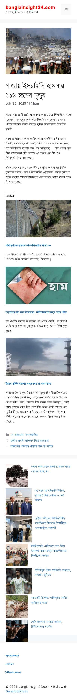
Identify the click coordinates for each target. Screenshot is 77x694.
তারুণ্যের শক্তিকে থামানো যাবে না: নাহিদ (32, 446)
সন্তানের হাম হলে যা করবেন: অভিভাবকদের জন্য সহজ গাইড (36, 312)
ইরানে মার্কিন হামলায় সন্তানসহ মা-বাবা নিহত (28, 383)
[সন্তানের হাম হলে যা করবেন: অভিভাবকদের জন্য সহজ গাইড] (38, 303)
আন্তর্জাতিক (31, 435)
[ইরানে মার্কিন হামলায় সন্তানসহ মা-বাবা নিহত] (38, 374)
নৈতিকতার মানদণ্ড (13, 672)
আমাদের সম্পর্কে (12, 655)
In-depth (17, 435)
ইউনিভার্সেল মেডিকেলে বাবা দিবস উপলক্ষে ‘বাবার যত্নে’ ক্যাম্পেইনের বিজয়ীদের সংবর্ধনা (48, 550)
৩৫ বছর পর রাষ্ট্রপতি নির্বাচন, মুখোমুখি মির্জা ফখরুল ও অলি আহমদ (50, 495)
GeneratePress (17, 691)
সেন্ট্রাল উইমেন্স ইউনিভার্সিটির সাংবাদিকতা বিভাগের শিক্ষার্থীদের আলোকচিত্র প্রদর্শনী (50, 523)
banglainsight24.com (30, 7)
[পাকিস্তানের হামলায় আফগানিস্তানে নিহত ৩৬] (38, 236)
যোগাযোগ (10, 664)
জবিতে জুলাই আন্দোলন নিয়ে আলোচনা (30, 440)
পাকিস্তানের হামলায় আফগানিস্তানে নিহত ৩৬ (28, 245)
